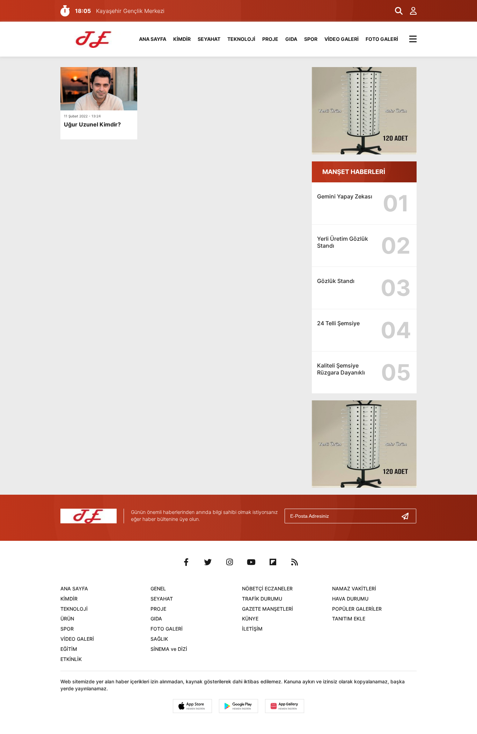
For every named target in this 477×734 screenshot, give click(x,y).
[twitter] (207, 562)
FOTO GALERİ (382, 39)
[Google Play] (238, 706)
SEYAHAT (209, 39)
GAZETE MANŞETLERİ (267, 609)
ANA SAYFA (152, 39)
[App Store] (192, 706)
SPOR (310, 39)
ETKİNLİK (71, 659)
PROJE (270, 39)
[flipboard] (272, 562)
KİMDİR (182, 39)
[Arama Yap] (396, 10)
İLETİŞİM (252, 629)
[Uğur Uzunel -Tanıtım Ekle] (93, 38)
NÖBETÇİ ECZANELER (267, 588)
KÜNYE (250, 619)
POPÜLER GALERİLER (357, 609)
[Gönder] (407, 516)
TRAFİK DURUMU (262, 599)
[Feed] (294, 562)
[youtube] (251, 562)
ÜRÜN (67, 619)
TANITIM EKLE (348, 619)
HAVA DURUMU (350, 599)
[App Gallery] (284, 706)
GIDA (291, 39)
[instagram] (229, 562)
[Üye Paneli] (410, 10)
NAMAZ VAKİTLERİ (354, 588)
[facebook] (186, 562)
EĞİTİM (68, 649)
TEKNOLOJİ (241, 39)
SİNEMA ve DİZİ (169, 649)
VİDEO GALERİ (341, 39)
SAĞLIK (159, 639)
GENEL (158, 588)
